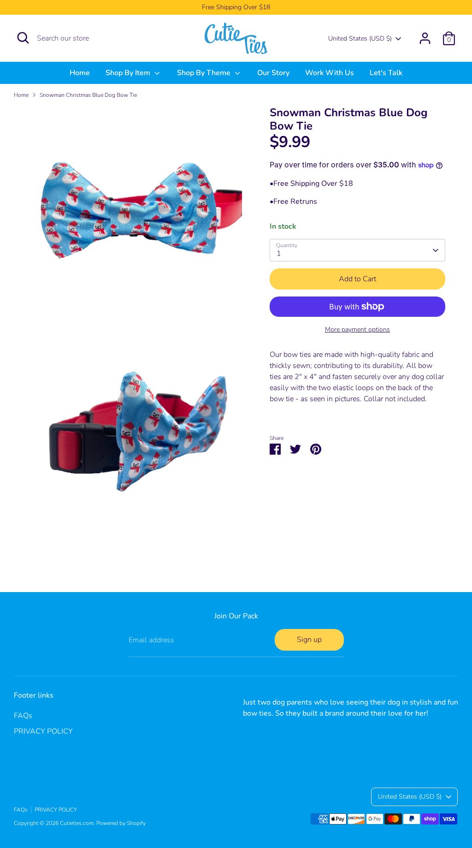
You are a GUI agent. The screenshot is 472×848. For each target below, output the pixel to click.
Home (80, 73)
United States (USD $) (360, 38)
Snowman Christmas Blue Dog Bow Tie (88, 95)
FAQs (23, 716)
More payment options (357, 329)
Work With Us (329, 73)
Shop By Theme (204, 73)
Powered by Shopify (121, 823)
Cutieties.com (77, 823)
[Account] (425, 38)
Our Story (273, 73)
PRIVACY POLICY (43, 731)
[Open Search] (23, 38)
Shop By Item (129, 73)
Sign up (309, 640)
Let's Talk (386, 73)
